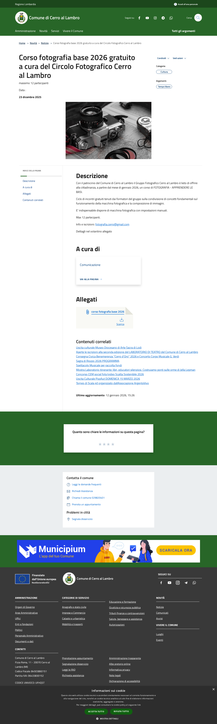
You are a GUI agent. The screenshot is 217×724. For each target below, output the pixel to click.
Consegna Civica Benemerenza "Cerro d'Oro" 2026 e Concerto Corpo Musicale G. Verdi (127, 356)
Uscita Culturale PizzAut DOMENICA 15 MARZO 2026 (108, 379)
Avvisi (159, 618)
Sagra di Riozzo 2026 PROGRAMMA (97, 361)
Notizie (45, 43)
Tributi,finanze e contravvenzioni (127, 613)
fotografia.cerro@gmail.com (112, 224)
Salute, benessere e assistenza (125, 619)
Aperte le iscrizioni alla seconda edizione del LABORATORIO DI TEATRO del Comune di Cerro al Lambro (137, 352)
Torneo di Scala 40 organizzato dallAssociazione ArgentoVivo (112, 383)
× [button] (213, 689)
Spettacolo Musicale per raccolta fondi (99, 365)
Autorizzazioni (117, 625)
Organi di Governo (25, 607)
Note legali (115, 675)
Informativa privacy (119, 670)
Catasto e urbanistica (73, 618)
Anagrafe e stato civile (74, 607)
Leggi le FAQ (68, 670)
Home (22, 43)
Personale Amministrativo (29, 636)
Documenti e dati (24, 641)
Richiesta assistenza (73, 675)
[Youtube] (146, 17)
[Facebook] (138, 17)
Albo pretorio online (119, 664)
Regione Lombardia (25, 4)
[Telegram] (162, 17)
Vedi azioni (178, 58)
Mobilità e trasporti (72, 624)
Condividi (161, 58)
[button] (108, 718)
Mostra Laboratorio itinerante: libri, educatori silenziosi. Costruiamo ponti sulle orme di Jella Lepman (135, 370)
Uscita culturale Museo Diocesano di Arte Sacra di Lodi (109, 347)
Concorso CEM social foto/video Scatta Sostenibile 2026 (110, 374)
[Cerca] (198, 17)
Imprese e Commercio (73, 613)
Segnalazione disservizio (75, 664)
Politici (18, 630)
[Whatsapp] (170, 17)
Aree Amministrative (26, 613)
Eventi (159, 640)
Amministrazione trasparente (125, 658)
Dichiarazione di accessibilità (124, 681)
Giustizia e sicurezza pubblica (125, 607)
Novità (33, 43)
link (139, 704)
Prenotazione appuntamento (77, 658)
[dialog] (108, 705)
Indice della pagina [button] (32, 170)
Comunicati (162, 613)
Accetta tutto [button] (96, 711)
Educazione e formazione (122, 602)
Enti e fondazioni (24, 624)
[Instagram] (154, 17)
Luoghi (159, 634)
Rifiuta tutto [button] (121, 711)
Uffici (18, 618)
